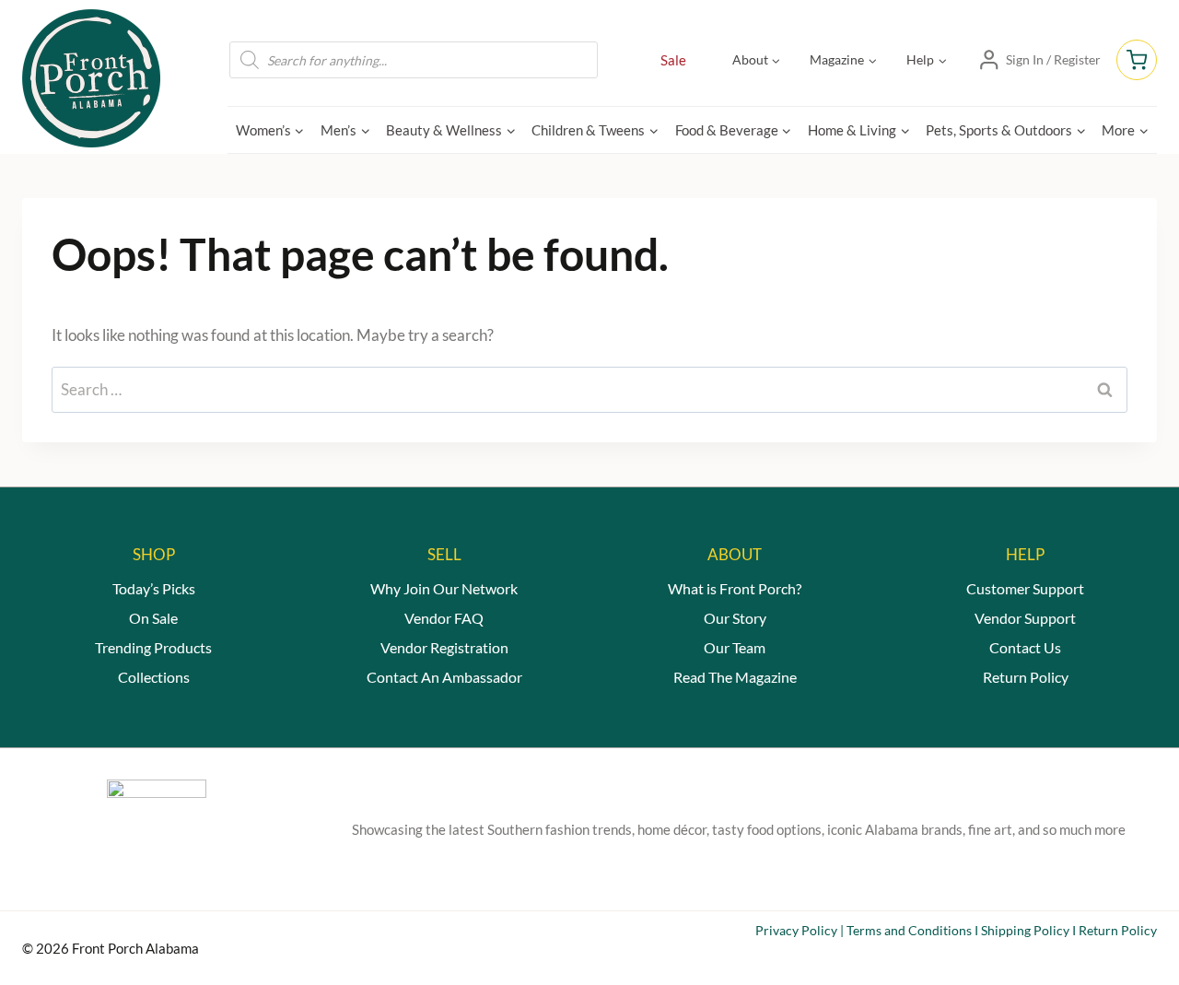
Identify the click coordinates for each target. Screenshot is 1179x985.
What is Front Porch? (734, 588)
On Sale (153, 618)
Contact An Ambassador (444, 677)
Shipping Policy (1025, 930)
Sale (673, 60)
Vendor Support (1025, 618)
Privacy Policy (796, 930)
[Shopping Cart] (1136, 60)
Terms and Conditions (909, 930)
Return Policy (1025, 677)
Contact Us (1025, 647)
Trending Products (153, 647)
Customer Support (1025, 588)
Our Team (734, 647)
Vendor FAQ (444, 618)
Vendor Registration (444, 647)
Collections (154, 677)
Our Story (735, 618)
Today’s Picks (153, 588)
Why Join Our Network (444, 588)
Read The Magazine (735, 677)
